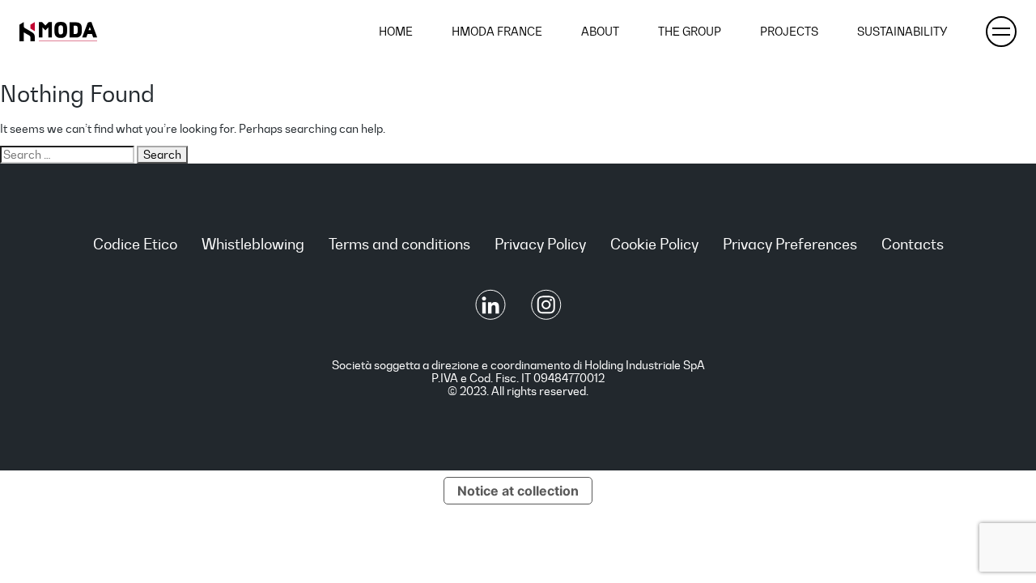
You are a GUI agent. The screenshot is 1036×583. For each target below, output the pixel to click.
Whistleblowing (253, 244)
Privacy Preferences (790, 244)
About (600, 31)
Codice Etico (135, 244)
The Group (689, 31)
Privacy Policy (540, 244)
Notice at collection (518, 491)
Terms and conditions (399, 244)
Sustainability (902, 31)
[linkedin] (491, 316)
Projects (789, 31)
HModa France (497, 31)
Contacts (912, 244)
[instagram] (546, 316)
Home (396, 31)
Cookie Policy (654, 244)
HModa (58, 31)
